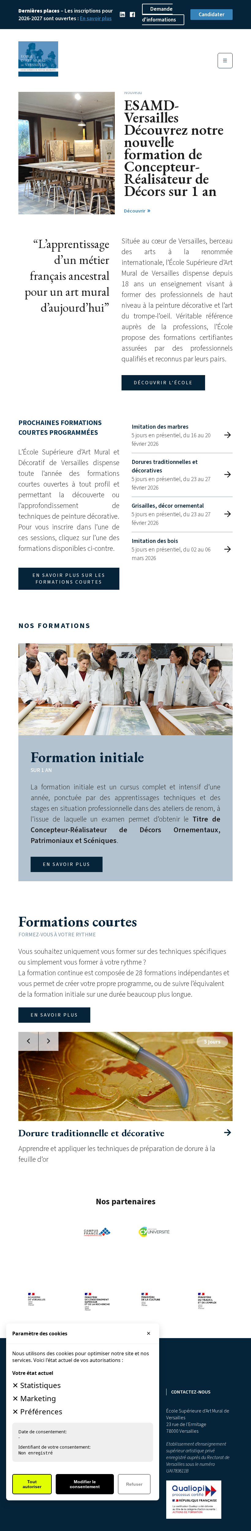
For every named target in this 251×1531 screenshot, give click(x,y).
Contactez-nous (191, 1392)
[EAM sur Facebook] (132, 15)
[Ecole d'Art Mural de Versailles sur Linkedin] (122, 15)
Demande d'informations (159, 14)
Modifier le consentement (85, 1484)
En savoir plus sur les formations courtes (68, 578)
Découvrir (135, 211)
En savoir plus (96, 18)
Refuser (134, 1484)
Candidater (211, 14)
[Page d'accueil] (38, 74)
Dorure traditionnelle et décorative (91, 1133)
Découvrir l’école (163, 382)
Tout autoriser (32, 1484)
